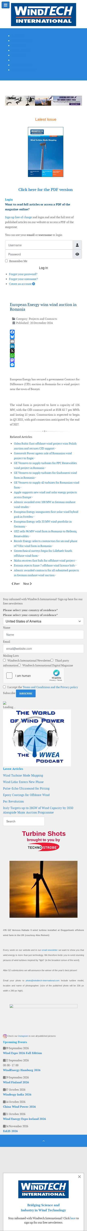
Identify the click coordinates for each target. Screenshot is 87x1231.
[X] (45, 350)
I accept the (42, 687)
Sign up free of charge (18, 217)
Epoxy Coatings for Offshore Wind (26, 795)
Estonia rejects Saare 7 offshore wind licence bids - (45, 565)
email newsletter (50, 950)
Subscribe (9, 693)
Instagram (23, 1036)
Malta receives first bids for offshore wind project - (45, 560)
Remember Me (18, 261)
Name (6, 627)
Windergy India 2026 (17, 1094)
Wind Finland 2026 (16, 1082)
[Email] (45, 341)
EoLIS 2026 (10, 1131)
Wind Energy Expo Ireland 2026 (24, 1119)
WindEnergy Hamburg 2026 (21, 1070)
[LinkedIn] (45, 346)
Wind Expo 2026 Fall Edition (22, 1053)
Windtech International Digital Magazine (47, 665)
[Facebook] (45, 332)
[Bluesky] (45, 336)
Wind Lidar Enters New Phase (23, 782)
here (73, 1218)
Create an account (20, 284)
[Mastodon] (45, 360)
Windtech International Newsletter (29, 660)
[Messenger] (45, 364)
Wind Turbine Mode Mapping (23, 775)
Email (6, 641)
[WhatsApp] (45, 355)
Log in (43, 267)
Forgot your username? (23, 279)
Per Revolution (13, 801)
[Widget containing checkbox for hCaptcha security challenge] (33, 675)
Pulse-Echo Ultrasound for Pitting (26, 788)
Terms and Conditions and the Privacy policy (50, 687)
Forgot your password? (23, 274)
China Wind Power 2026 (19, 1106)
